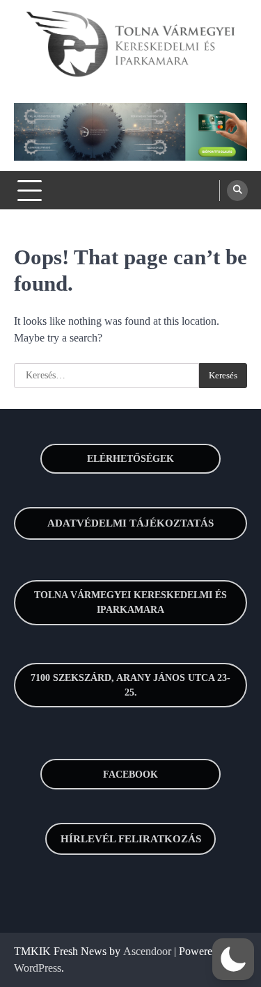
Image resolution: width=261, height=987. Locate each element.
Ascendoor (147, 951)
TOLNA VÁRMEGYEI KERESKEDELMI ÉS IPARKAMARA (130, 602)
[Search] (237, 190)
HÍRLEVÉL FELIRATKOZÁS (131, 838)
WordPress (37, 968)
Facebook (130, 774)
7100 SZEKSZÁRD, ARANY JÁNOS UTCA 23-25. (130, 685)
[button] (233, 959)
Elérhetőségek (130, 459)
